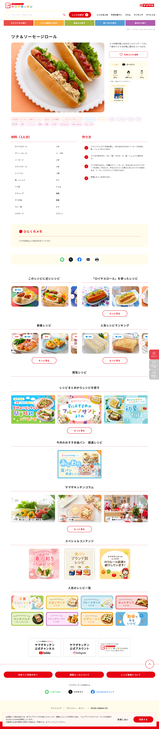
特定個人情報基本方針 (99, 708)
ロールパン (102, 119)
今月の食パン (116, 14)
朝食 (40, 124)
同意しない (123, 719)
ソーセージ (121, 119)
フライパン (31, 124)
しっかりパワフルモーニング (72, 119)
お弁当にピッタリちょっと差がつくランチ (26, 119)
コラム (128, 14)
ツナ (138, 119)
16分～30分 (89, 124)
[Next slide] (72, 296)
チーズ (131, 119)
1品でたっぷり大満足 (51, 119)
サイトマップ (56, 708)
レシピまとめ (102, 14)
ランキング (138, 14)
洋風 (22, 124)
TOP (127, 29)
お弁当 (54, 124)
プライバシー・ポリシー (76, 708)
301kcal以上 (64, 124)
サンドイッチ (90, 119)
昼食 (46, 124)
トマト (111, 119)
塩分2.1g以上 (76, 124)
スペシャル (150, 14)
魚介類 (14, 124)
